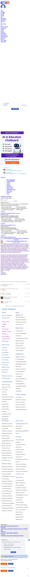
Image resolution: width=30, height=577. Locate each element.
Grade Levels (5, 321)
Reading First (19, 381)
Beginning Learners (7, 466)
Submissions (16, 535)
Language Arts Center (22, 338)
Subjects (3, 32)
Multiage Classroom (7, 376)
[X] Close (13, 225)
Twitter (7, 533)
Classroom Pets (6, 387)
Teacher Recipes (20, 469)
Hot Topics (3, 37)
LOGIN (3, 211)
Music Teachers (20, 343)
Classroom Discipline (7, 471)
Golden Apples (6, 438)
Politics (18, 461)
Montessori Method (7, 496)
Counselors (3, 28)
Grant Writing (5, 409)
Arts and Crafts (6, 384)
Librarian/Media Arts (21, 378)
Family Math (5, 404)
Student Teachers (6, 455)
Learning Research (7, 491)
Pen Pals (4, 392)
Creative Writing (20, 371)
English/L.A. (10, 186)
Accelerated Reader (21, 361)
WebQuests (5, 419)
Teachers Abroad (20, 317)
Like (2, 271)
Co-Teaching (5, 478)
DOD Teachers (6, 436)
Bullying (18, 442)
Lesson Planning (6, 493)
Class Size (19, 447)
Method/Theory (4, 36)
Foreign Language (21, 394)
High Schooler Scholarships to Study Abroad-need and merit (16, 239)
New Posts (3, 24)
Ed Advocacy (19, 452)
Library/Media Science (8, 440)
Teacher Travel (20, 474)
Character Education (7, 469)
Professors (5, 372)
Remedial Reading (21, 386)
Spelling (18, 388)
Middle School (6, 367)
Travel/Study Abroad (21, 409)
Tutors (17, 433)
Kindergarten (5, 352)
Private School (6, 448)
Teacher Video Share (21, 504)
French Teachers (20, 402)
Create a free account (6, 213)
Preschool (4, 350)
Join (2, 10)
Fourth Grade (5, 362)
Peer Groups (4, 34)
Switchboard (5, 416)
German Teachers (20, 404)
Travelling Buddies (7, 399)
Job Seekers (19, 426)
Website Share (20, 517)
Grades (2, 29)
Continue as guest (15, 213)
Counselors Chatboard (6, 196)
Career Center (6, 338)
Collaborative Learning (8, 476)
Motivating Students (7, 498)
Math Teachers (20, 340)
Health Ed (18, 335)
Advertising (3, 535)
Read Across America (8, 397)
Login (2, 11)
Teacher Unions (6, 460)
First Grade (5, 355)
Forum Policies (11, 526)
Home (2, 526)
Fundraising (5, 406)
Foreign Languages (21, 333)
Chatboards (3, 19)
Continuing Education (21, 423)
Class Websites (20, 485)
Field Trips (5, 389)
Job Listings (9, 535)
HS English (19, 376)
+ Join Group (15, 108)
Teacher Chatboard (7, 315)
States (2, 30)
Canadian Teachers (21, 322)
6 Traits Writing (20, 359)
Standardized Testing (7, 508)
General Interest (10, 181)
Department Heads (7, 433)
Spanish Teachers (20, 407)
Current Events (20, 449)
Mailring (16, 533)
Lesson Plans (9, 528)
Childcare (4, 347)
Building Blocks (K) (21, 364)
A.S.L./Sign (19, 397)
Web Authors (19, 512)
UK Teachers (19, 324)
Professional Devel (7, 500)
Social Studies (20, 350)
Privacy (17, 526)
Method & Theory (11, 189)
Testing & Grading (7, 510)
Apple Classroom (20, 482)
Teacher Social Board (21, 471)
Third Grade (5, 360)
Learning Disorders (7, 486)
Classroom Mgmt (6, 474)
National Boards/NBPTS (22, 431)
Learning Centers (6, 414)
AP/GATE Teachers (7, 423)
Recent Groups (4, 26)
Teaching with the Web (22, 507)
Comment (3, 272)
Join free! (4, 563)
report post (3, 274)
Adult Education (6, 378)
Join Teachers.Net (5, 1)
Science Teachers (20, 348)
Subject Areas (19, 328)
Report (13, 552)
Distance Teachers (7, 431)
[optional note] (7, 549)
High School (5, 369)
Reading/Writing (20, 383)
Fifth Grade (5, 364)
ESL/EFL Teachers (21, 399)
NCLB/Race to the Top (22, 459)
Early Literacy (19, 374)
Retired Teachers (6, 450)
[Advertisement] (7, 95)
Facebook (3, 533)
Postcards (4, 394)
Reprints (21, 535)
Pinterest (11, 533)
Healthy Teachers (20, 454)
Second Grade (6, 357)
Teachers (3, 21)
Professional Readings (8, 503)
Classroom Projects (7, 381)
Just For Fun (19, 457)
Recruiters (18, 428)
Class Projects (6, 336)
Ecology (4, 411)
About (5, 526)
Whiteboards (19, 519)
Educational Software (21, 490)
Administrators (6, 318)
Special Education (7, 453)
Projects (2, 39)
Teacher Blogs (19, 502)
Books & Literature (21, 369)
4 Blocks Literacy (20, 356)
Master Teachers (6, 443)
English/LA (3, 33)
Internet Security (20, 492)
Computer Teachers (21, 487)
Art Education (19, 331)
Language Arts (20, 354)
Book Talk (18, 366)
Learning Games (6, 488)
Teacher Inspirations (21, 466)
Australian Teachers (21, 319)
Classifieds (3, 41)
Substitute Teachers (7, 458)
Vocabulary (19, 391)
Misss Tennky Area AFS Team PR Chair (17, 241)
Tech (8, 193)
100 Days (4, 401)
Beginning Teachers (7, 426)
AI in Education (8, 169)
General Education (7, 483)
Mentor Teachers (6, 445)
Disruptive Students (7, 481)
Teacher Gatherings (21, 464)
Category (3, 177)
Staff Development (7, 505)
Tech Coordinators (21, 509)
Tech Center (4, 40)
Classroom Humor (21, 444)
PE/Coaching (19, 345)
